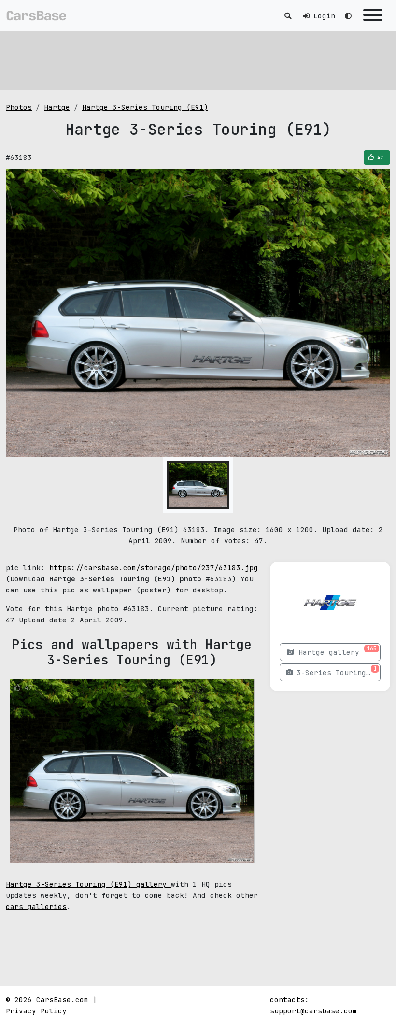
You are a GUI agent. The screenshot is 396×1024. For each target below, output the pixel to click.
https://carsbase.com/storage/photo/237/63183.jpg (153, 567)
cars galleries (36, 906)
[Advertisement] (198, 60)
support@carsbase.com (313, 1010)
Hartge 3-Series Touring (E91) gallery (88, 884)
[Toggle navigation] (372, 16)
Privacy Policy (36, 1010)
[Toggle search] (288, 15)
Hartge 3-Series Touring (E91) (145, 107)
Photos (19, 107)
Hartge (57, 107)
